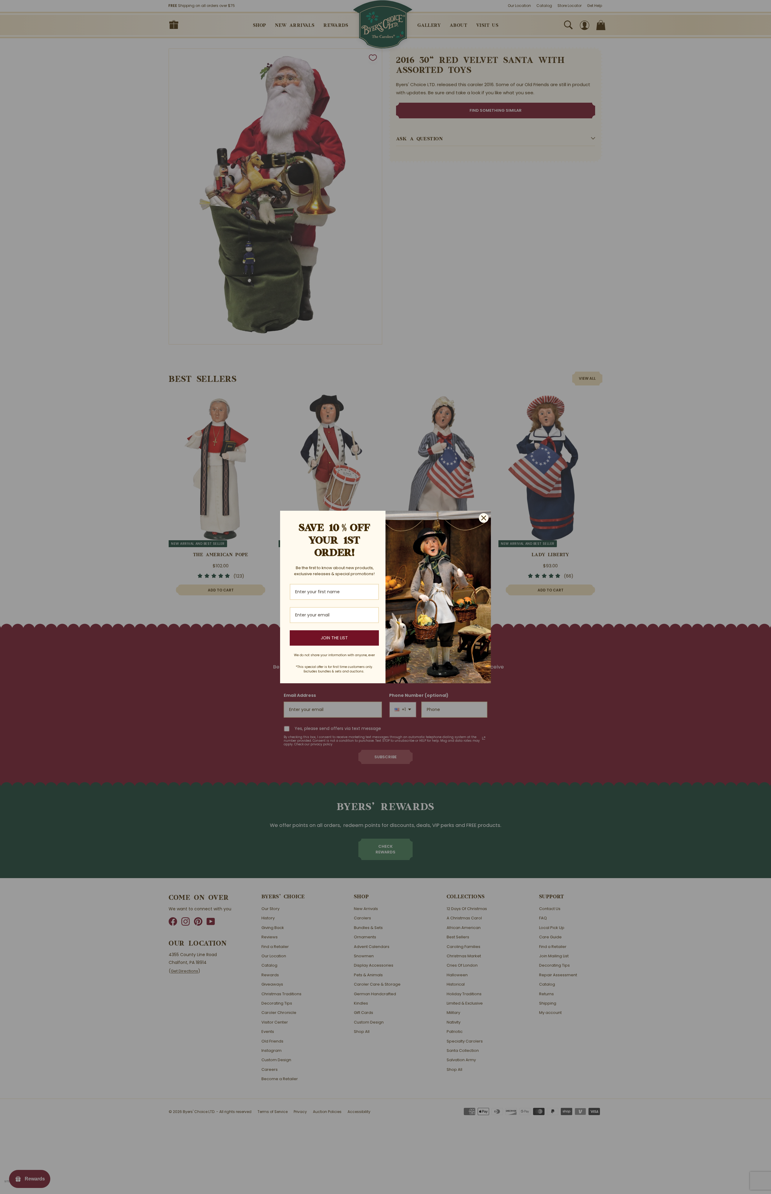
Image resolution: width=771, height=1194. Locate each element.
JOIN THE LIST (334, 638)
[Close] (483, 518)
